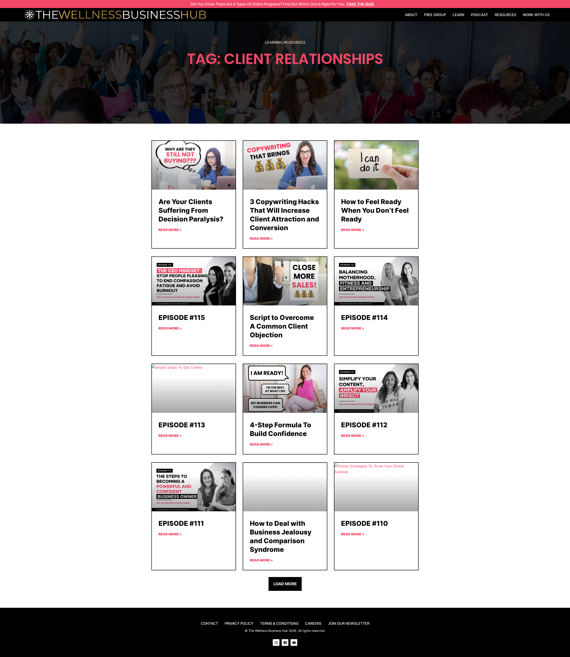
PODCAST (479, 14)
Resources (505, 14)
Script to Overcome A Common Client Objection (282, 326)
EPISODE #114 (364, 317)
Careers (313, 623)
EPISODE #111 (181, 523)
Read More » (170, 230)
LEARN (458, 14)
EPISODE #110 (364, 523)
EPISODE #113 (182, 425)
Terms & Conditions (279, 623)
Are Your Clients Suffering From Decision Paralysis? (191, 210)
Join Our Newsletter (348, 623)
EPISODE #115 (182, 317)
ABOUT (411, 14)
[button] (285, 584)
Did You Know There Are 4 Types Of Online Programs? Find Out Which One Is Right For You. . (283, 4)
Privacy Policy (239, 623)
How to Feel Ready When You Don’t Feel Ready (375, 210)
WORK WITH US (536, 14)
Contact (209, 623)
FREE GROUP (435, 14)
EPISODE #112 (364, 425)
